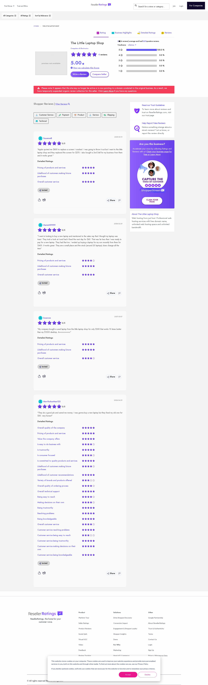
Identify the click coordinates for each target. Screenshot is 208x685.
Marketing (117, 650)
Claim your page (152, 200)
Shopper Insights (119, 634)
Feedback (82, 650)
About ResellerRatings (156, 623)
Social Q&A (83, 634)
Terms (150, 634)
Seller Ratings (84, 623)
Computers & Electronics (79, 48)
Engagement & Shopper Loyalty (125, 629)
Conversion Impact (120, 623)
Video (81, 645)
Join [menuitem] (174, 6)
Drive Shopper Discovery (122, 618)
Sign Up (151, 650)
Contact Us (152, 639)
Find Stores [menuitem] (8, 6)
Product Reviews (85, 629)
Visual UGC (83, 639)
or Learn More (154, 154)
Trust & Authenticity (156, 629)
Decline (147, 675)
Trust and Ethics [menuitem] (22, 6)
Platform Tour (84, 618)
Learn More (108, 91)
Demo (115, 639)
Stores (36, 26)
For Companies (196, 5)
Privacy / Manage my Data (157, 656)
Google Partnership (155, 618)
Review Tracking (85, 656)
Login (150, 645)
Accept (128, 675)
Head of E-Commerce (121, 656)
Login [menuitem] (181, 6)
